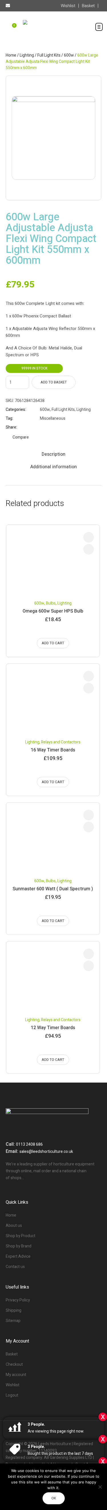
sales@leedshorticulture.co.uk (46, 1152)
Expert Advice (18, 1256)
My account (16, 1375)
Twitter (50, 427)
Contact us (15, 1267)
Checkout (14, 1364)
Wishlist (12, 1385)
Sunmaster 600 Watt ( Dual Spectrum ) (53, 888)
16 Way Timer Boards (53, 750)
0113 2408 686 (29, 1144)
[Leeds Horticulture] (53, 29)
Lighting (27, 55)
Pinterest (57, 427)
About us (14, 1226)
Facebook (42, 427)
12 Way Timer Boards (53, 1027)
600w (69, 55)
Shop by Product (20, 1236)
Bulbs (51, 603)
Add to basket (54, 382)
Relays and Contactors (60, 742)
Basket (12, 1354)
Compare (21, 437)
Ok (53, 1498)
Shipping (13, 1310)
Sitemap (13, 1321)
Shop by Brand (18, 1246)
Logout (12, 1395)
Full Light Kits (48, 55)
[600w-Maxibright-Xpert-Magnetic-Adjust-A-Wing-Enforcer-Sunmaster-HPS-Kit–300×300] (53, 138)
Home (11, 55)
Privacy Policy (18, 1300)
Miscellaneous (52, 418)
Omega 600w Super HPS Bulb (53, 611)
